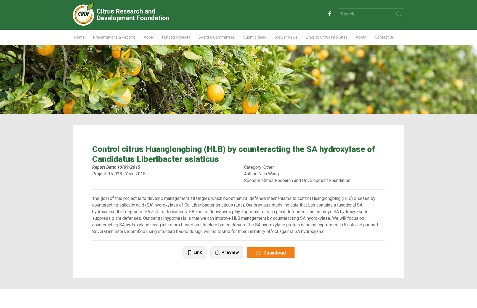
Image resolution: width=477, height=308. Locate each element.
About (361, 37)
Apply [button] (149, 37)
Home (79, 37)
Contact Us (384, 37)
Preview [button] (229, 252)
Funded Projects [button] (176, 37)
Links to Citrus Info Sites (327, 37)
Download (273, 253)
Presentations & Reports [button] (114, 37)
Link (197, 252)
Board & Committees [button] (216, 37)
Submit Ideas (254, 37)
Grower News (286, 37)
